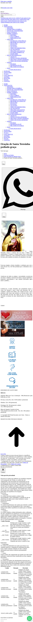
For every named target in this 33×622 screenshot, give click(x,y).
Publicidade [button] (4, 542)
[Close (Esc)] (1, 619)
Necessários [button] (4, 557)
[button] (29, 618)
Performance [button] (4, 501)
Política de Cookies (16, 464)
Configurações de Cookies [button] (7, 465)
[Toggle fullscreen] (4, 619)
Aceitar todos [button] (17, 465)
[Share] (3, 619)
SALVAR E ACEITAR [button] (7, 617)
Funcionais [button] (3, 493)
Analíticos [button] (3, 509)
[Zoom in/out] (6, 619)
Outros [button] (2, 551)
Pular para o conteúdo (6, 1)
